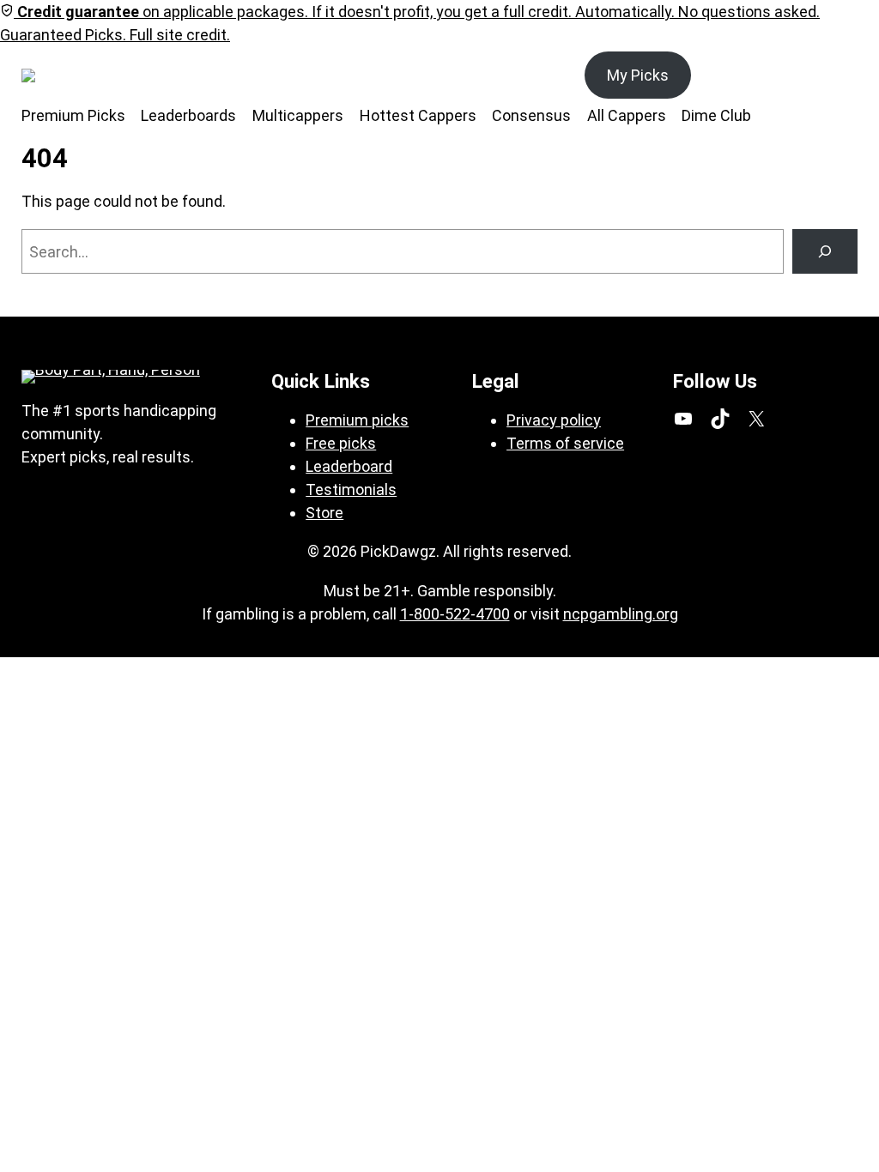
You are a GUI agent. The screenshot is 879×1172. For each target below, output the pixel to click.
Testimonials (351, 489)
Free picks (341, 443)
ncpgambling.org (620, 614)
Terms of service (565, 443)
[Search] (825, 251)
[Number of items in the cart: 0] (838, 75)
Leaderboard (349, 466)
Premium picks (357, 420)
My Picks (638, 75)
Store (324, 513)
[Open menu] (116, 75)
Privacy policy (553, 420)
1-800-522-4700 (455, 614)
